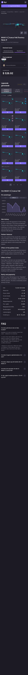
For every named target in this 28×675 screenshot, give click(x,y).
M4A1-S (16, 11)
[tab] (5, 198)
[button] (14, 65)
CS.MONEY (3, 11)
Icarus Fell (22, 11)
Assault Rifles (10, 11)
